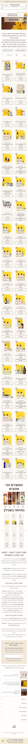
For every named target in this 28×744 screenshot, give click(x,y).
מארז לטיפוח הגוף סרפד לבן (7, 378)
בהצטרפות (21, 739)
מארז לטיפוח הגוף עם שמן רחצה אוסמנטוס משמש (21, 403)
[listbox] (7, 55)
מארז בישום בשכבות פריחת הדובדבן (20, 285)
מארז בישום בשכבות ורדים (7, 284)
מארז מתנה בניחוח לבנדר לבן (21, 192)
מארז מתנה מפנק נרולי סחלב (7, 238)
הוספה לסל (20, 79)
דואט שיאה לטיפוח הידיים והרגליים (7, 75)
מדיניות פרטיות (24, 724)
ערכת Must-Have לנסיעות (20, 98)
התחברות (15, 739)
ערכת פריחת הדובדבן (7, 355)
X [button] (1, 15)
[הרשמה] (5, 656)
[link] (22, 500)
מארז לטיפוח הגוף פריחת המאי (7, 450)
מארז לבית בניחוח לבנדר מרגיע (7, 309)
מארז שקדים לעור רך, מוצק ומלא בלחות (20, 145)
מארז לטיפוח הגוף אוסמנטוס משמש (7, 332)
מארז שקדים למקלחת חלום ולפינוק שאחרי (7, 192)
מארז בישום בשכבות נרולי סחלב (21, 168)
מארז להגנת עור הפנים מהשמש (7, 473)
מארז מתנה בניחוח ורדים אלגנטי (7, 262)
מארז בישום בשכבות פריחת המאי (20, 450)
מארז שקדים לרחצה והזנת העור (7, 99)
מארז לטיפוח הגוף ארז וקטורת (20, 332)
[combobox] (14, 8)
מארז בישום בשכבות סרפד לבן (21, 473)
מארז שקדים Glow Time (21, 121)
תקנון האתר (24, 722)
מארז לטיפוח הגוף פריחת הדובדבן (7, 426)
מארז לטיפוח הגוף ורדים (20, 308)
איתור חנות (25, 725)
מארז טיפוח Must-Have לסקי (7, 403)
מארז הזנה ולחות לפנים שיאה (20, 426)
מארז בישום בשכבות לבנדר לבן (20, 238)
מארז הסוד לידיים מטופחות (7, 214)
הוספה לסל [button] (21, 546)
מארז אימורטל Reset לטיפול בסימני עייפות (7, 168)
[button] (26, 5)
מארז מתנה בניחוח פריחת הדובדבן (7, 145)
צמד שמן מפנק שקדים (20, 74)
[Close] (2, 1)
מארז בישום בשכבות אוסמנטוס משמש (21, 215)
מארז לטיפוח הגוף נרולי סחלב (20, 262)
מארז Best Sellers (7, 121)
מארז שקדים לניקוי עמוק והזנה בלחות (20, 379)
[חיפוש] (2, 8)
